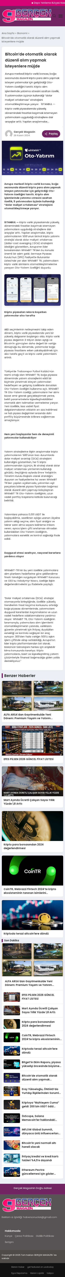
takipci (50, 1273)
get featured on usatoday (40, 1267)
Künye (8, 1236)
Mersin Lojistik (37, 1273)
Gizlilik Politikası (45, 1236)
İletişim (9, 1242)
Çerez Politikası (24, 1236)
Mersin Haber (17, 1267)
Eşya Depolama (19, 1273)
